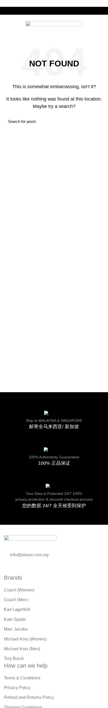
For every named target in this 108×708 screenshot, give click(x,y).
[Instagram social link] (57, 10)
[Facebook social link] (51, 10)
